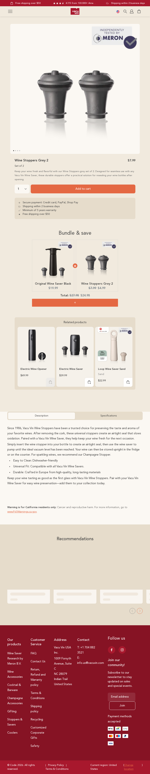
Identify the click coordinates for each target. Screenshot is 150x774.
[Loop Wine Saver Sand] (113, 345)
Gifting (11, 711)
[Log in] (132, 11)
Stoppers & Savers (14, 722)
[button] (10, 11)
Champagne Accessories (15, 701)
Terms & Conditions (38, 696)
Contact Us (38, 661)
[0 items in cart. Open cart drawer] (139, 11)
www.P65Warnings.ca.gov (22, 511)
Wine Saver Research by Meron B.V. (15, 658)
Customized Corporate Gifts (38, 732)
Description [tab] (41, 415)
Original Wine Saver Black (53, 283)
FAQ (34, 653)
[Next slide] (140, 611)
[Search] (125, 11)
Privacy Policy (56, 765)
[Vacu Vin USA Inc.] (75, 11)
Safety (35, 746)
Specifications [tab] (108, 415)
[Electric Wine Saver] (75, 345)
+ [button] (75, 302)
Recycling (37, 719)
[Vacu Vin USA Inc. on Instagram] (122, 650)
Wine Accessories (15, 674)
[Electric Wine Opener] (36, 345)
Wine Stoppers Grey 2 (97, 283)
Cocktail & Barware (14, 688)
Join (122, 705)
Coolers (12, 732)
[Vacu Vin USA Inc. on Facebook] (111, 650)
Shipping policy (36, 709)
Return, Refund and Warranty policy (38, 677)
